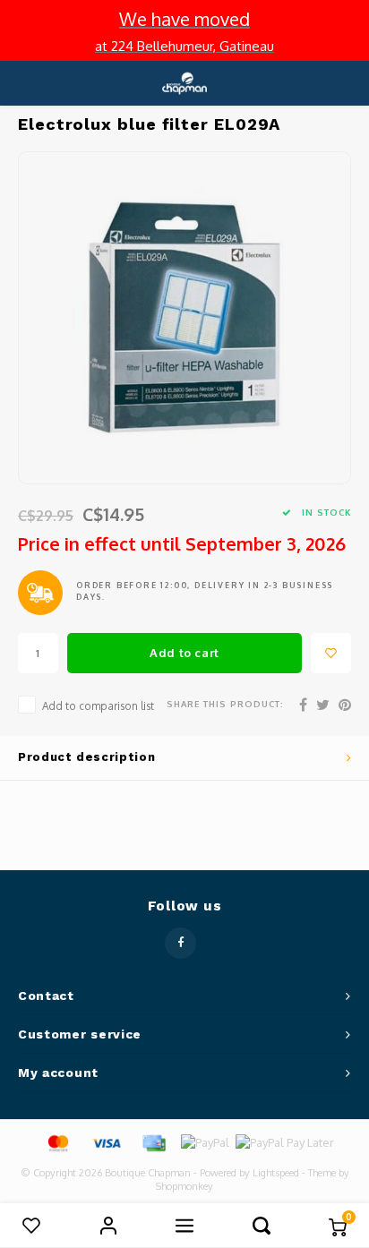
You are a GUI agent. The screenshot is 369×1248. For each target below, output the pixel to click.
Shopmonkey (184, 1186)
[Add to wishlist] (331, 653)
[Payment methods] (57, 1141)
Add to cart (184, 652)
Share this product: (225, 703)
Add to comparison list (98, 706)
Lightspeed (276, 1173)
